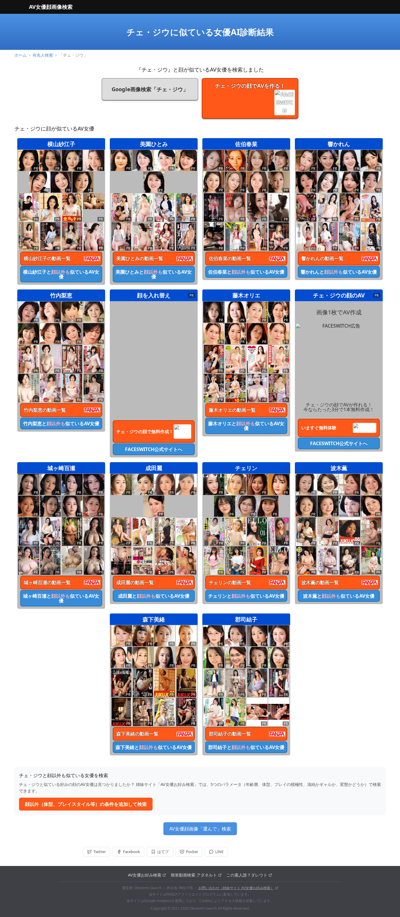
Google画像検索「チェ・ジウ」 (150, 89)
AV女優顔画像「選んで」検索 (200, 829)
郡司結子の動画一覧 (230, 733)
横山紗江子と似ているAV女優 (61, 274)
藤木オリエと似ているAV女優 (246, 425)
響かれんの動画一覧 (322, 258)
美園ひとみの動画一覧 (139, 258)
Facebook (131, 851)
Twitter (99, 851)
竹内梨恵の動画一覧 (45, 410)
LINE (219, 851)
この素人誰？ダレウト (246, 875)
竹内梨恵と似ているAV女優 (61, 423)
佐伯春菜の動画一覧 (230, 258)
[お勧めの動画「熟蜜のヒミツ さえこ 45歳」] (94, 201)
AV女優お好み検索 (144, 875)
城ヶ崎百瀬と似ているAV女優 (61, 598)
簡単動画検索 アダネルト (194, 875)
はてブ (163, 851)
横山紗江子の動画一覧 (47, 258)
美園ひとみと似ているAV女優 (154, 274)
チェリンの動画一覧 (230, 582)
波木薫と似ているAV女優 (339, 596)
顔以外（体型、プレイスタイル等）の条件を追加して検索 (86, 804)
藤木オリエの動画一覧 (232, 410)
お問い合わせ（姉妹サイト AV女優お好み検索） (236, 887)
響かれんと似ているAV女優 (339, 272)
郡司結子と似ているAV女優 (246, 747)
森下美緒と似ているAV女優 (154, 747)
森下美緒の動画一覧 (137, 733)
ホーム (20, 55)
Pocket (192, 851)
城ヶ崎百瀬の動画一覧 (47, 582)
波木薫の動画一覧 (320, 582)
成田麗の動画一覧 (135, 582)
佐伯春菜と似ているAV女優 (246, 272)
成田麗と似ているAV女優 (153, 596)
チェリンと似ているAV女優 (246, 596)
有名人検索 (43, 55)
